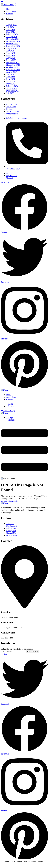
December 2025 (12, 39)
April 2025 (10, 58)
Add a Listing (9, 411)
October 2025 (12, 44)
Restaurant (10, 109)
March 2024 (11, 84)
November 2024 (13, 65)
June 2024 (10, 77)
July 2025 (10, 51)
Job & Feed (11, 107)
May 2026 (10, 32)
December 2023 (12, 91)
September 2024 (13, 69)
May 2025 (10, 55)
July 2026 (10, 27)
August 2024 (11, 72)
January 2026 (11, 36)
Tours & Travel (12, 111)
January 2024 (11, 88)
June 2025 (10, 53)
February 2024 (12, 86)
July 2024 (10, 74)
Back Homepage (10, 501)
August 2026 (11, 25)
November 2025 (13, 41)
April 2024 (10, 81)
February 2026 (12, 34)
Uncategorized (12, 114)
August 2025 (11, 48)
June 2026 (10, 29)
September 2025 (13, 46)
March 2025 (11, 60)
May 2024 (10, 79)
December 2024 (12, 62)
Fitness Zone (11, 104)
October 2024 (12, 67)
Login (10, 404)
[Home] (4, 390)
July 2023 (10, 93)
